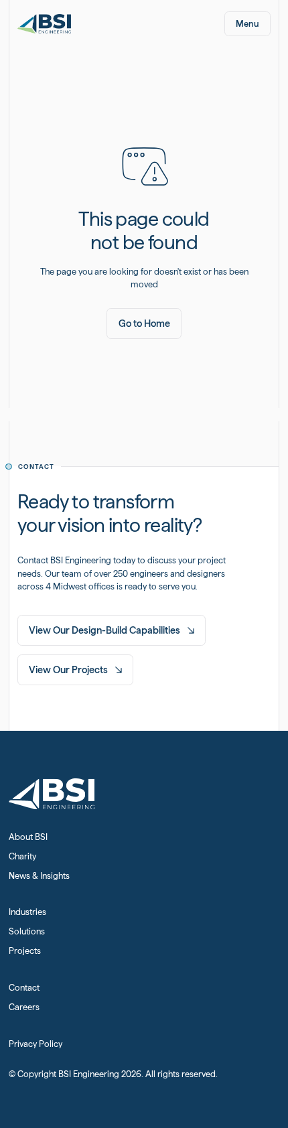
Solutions (27, 931)
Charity (22, 856)
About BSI (28, 837)
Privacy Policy (35, 1044)
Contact (24, 988)
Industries (27, 912)
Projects (25, 951)
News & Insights (39, 876)
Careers (24, 1007)
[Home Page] (44, 24)
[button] (247, 23)
